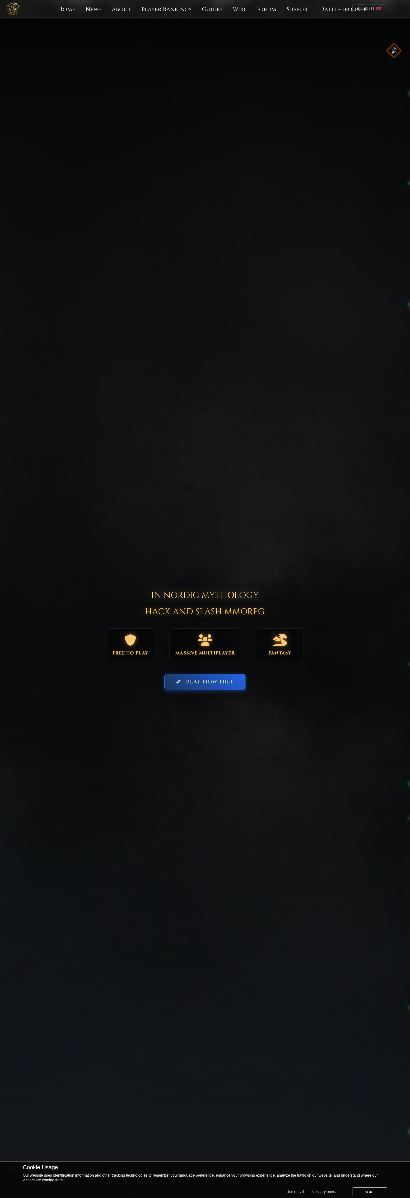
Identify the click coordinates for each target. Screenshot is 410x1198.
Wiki (239, 9)
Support (299, 9)
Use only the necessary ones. (311, 1192)
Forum (266, 9)
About (121, 9)
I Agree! (369, 1191)
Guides (212, 9)
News (93, 9)
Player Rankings (166, 9)
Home (66, 9)
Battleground (343, 9)
